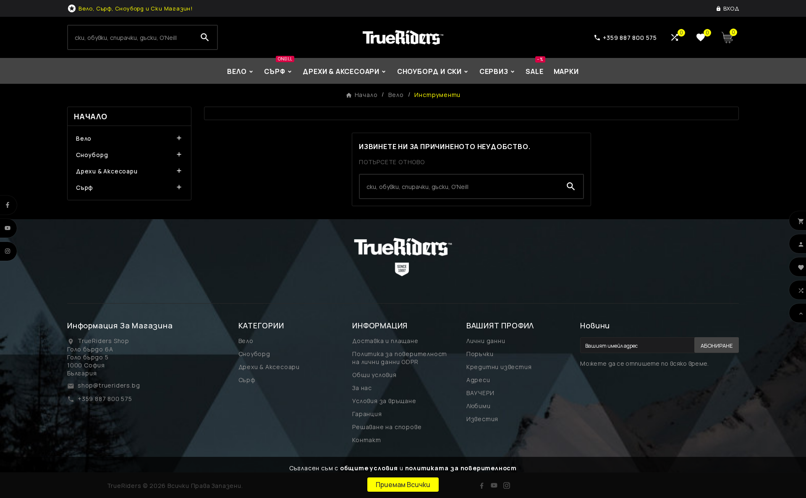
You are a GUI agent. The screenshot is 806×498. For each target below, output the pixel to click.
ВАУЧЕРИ (480, 393)
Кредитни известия (499, 367)
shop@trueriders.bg (109, 385)
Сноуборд (92, 155)
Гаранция (367, 414)
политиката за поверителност (461, 468)
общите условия (369, 468)
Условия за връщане (384, 401)
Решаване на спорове (386, 427)
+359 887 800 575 (105, 399)
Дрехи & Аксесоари (107, 171)
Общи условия (374, 375)
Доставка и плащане (385, 341)
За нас (362, 388)
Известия (482, 419)
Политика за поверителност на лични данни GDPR (399, 358)
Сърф (84, 187)
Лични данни (485, 341)
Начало (90, 116)
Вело (84, 138)
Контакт (366, 440)
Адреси (478, 380)
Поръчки (480, 354)
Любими (478, 406)
